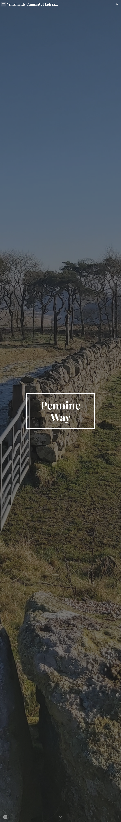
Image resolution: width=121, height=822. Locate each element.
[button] (3, 4)
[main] (60, 411)
